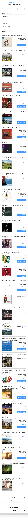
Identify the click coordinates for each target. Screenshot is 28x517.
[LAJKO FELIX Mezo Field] (7, 299)
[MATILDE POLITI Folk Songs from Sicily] (7, 409)
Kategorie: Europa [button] (6, 16)
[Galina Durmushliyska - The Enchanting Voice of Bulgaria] (7, 164)
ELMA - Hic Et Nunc (7, 142)
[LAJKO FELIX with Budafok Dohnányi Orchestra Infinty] (7, 315)
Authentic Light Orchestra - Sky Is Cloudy (13, 35)
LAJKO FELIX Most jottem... (9, 267)
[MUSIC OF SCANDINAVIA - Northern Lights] (7, 469)
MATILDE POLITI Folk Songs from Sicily (12, 403)
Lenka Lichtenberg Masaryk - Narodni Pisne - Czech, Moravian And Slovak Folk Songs (14, 339)
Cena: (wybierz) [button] (5, 23)
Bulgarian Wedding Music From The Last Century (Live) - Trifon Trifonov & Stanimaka (13, 81)
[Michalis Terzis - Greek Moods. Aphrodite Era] (7, 439)
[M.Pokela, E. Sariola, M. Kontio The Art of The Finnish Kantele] (7, 378)
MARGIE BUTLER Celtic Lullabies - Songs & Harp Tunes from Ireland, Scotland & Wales (13, 387)
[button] (3, 8)
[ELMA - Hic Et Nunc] (7, 148)
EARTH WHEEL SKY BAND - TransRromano (13, 128)
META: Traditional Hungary (9, 418)
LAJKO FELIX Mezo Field (8, 294)
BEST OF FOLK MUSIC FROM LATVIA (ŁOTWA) (14, 50)
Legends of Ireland (7, 324)
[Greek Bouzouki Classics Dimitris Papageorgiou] (7, 197)
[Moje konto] (17, 8)
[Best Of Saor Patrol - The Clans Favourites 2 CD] (7, 72)
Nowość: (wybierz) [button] (6, 26)
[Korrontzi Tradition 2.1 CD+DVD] (7, 258)
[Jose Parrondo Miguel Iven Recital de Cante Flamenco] (7, 243)
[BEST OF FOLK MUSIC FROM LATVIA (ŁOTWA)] (7, 56)
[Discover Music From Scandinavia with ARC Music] (7, 119)
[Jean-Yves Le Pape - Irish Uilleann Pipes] (7, 211)
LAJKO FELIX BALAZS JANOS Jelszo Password (14, 280)
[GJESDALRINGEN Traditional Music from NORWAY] (7, 180)
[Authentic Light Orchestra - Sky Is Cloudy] (7, 42)
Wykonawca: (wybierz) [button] (7, 19)
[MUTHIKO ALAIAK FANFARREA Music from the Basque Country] (7, 485)
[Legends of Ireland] (7, 330)
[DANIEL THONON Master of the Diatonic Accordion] (7, 103)
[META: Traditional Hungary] (7, 424)
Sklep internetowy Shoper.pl (14, 516)
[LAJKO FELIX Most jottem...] (7, 272)
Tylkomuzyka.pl (14, 4)
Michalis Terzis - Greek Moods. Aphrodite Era (14, 432)
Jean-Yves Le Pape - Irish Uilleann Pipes (12, 205)
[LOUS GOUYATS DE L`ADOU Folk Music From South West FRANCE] (7, 362)
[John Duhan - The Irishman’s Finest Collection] (7, 227)
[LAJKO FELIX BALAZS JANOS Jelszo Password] (7, 286)
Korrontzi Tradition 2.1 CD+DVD (10, 252)
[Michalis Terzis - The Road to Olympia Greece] (7, 455)
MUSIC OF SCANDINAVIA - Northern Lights (13, 463)
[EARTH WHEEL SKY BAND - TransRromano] (7, 134)
